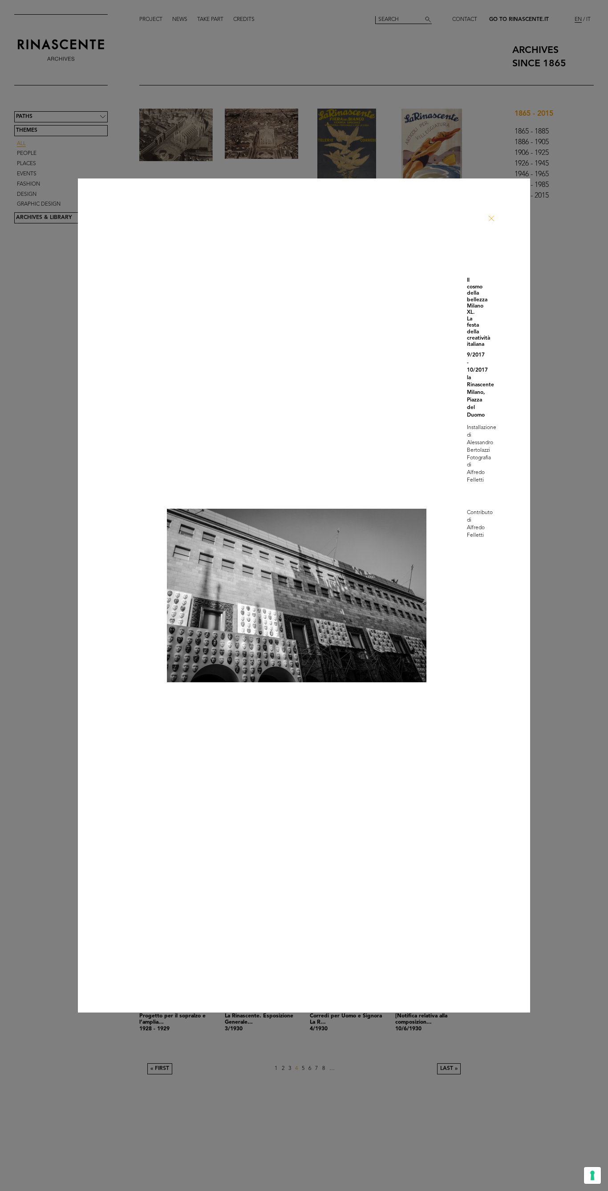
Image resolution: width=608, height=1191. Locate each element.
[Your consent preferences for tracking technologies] (592, 1175)
